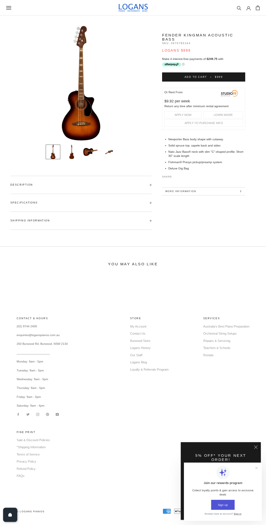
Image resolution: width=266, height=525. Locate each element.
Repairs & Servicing (216, 341)
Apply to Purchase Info (204, 123)
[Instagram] (37, 414)
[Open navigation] (8, 8)
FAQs (21, 476)
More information (180, 191)
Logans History (140, 348)
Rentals (208, 355)
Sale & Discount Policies (33, 440)
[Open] (10, 515)
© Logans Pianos (30, 511)
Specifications (24, 202)
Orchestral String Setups (220, 333)
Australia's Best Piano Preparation (226, 326)
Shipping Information (30, 220)
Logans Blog (138, 362)
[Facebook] (176, 176)
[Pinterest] (187, 176)
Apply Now (183, 115)
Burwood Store (140, 341)
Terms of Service (28, 454)
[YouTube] (57, 414)
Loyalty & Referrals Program (149, 369)
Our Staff (136, 355)
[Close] (256, 447)
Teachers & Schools (216, 348)
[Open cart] (258, 7)
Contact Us (137, 333)
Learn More (223, 115)
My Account (138, 326)
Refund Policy (26, 468)
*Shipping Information (31, 447)
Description (21, 184)
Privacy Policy (26, 461)
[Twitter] (181, 176)
